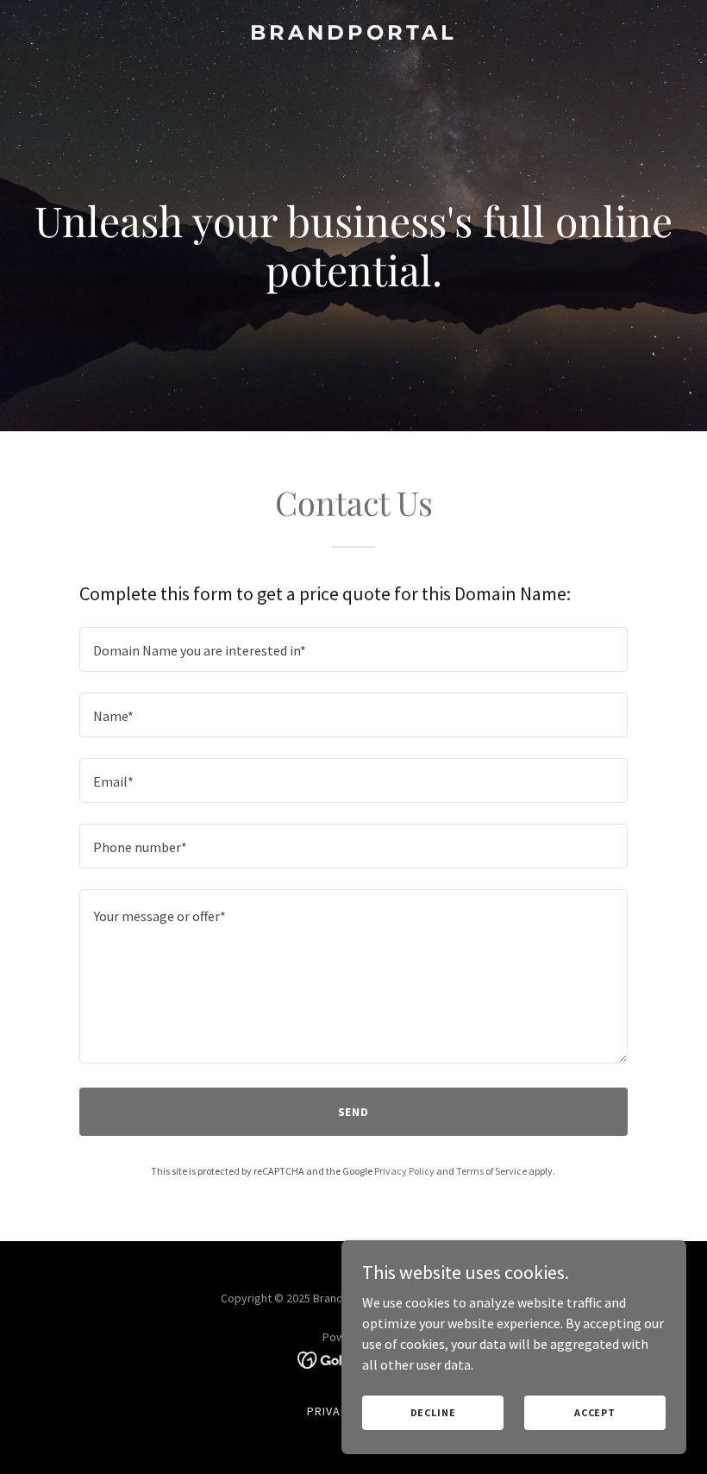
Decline (433, 1412)
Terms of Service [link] (491, 1170)
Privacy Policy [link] (404, 1170)
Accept (595, 1412)
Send (354, 1112)
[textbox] (353, 649)
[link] (353, 34)
